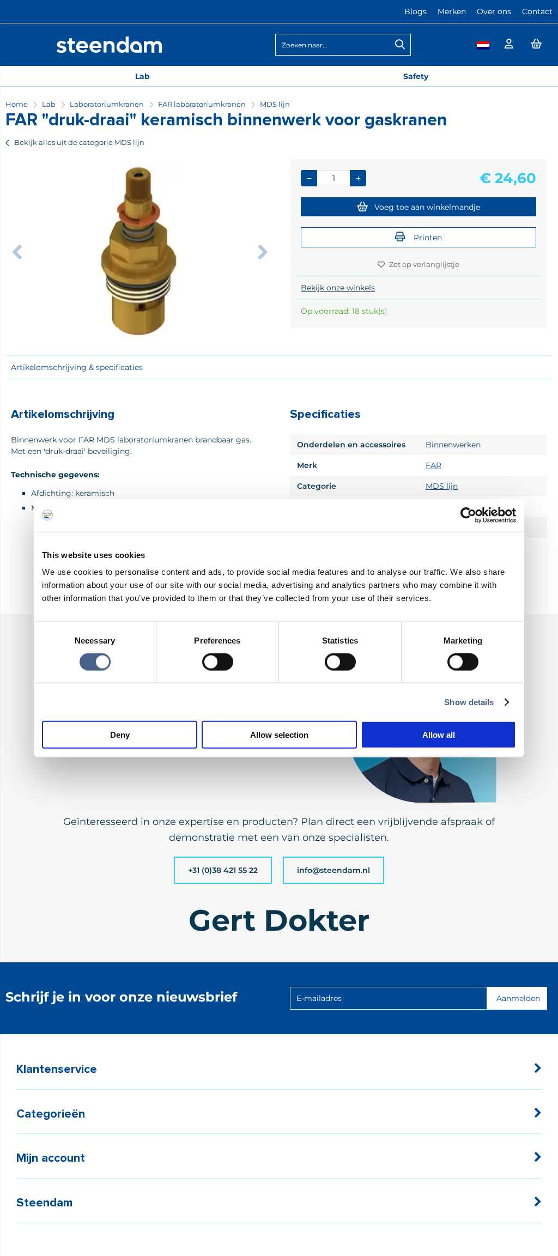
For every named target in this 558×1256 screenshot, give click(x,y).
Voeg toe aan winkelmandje (427, 207)
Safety (415, 76)
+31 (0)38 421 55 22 (223, 870)
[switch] (217, 662)
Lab (142, 76)
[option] (139, 251)
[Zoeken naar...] (400, 45)
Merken (452, 11)
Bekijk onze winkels (338, 288)
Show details (469, 701)
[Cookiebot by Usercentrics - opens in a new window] (468, 515)
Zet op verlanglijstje (424, 264)
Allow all (438, 734)
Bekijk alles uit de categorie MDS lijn (79, 142)
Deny (120, 734)
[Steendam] (109, 50)
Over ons (494, 11)
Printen (426, 237)
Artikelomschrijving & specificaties (77, 367)
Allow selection (279, 734)
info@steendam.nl (333, 870)
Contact (537, 11)
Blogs (415, 11)
